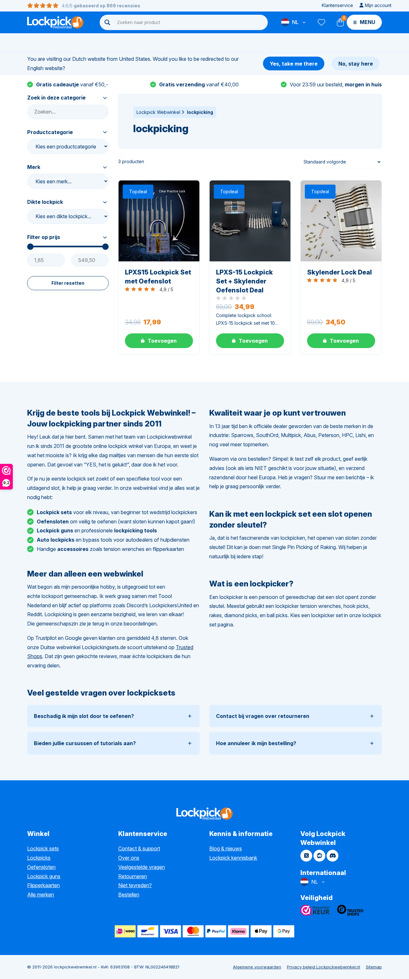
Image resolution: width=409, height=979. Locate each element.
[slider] (30, 246)
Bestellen (128, 894)
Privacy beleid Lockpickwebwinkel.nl (323, 966)
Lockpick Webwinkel (158, 112)
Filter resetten (67, 283)
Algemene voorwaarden (257, 966)
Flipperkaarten (43, 885)
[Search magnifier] (107, 22)
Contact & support (139, 848)
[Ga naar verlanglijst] (321, 22)
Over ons (128, 858)
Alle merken (40, 894)
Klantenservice (337, 5)
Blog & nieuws (225, 848)
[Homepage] (55, 22)
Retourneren (132, 876)
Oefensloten (41, 867)
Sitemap (374, 966)
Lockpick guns (43, 876)
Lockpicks (38, 858)
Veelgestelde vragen (141, 867)
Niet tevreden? (135, 885)
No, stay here (355, 63)
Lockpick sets (43, 848)
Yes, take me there (294, 63)
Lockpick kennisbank (233, 858)
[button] (159, 340)
